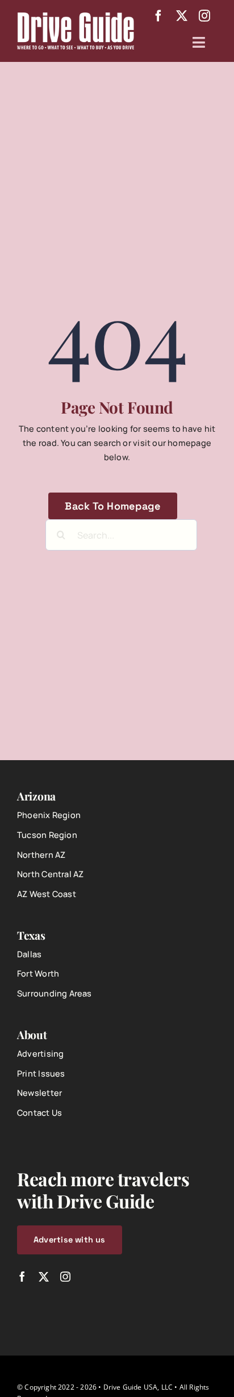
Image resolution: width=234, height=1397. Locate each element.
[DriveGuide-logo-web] (75, 16)
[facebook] (158, 16)
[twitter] (181, 16)
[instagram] (204, 16)
